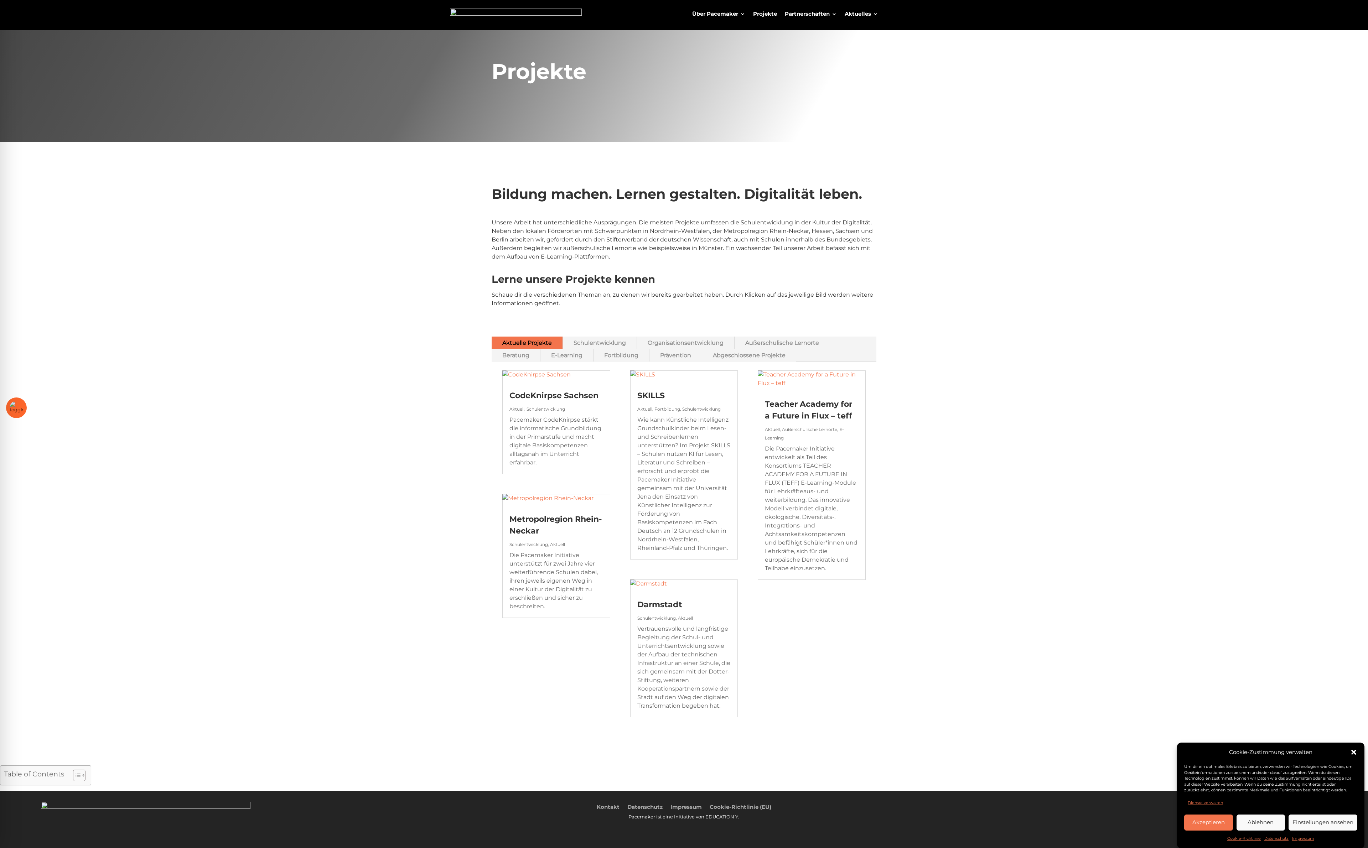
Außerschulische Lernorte (782, 342)
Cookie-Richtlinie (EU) (740, 806)
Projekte (765, 14)
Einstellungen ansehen (1322, 822)
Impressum (1303, 838)
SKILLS (651, 395)
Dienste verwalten (1205, 802)
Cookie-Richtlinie (1244, 838)
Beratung (515, 355)
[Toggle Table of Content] (76, 775)
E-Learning (566, 355)
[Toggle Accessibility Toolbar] (16, 408)
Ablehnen (1261, 822)
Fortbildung (621, 355)
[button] (1353, 752)
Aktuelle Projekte (527, 342)
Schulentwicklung (600, 342)
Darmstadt (659, 604)
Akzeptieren (1208, 822)
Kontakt (608, 806)
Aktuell (516, 409)
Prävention (675, 355)
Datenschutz (1276, 838)
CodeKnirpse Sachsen (553, 395)
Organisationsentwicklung (686, 342)
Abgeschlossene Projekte (749, 355)
